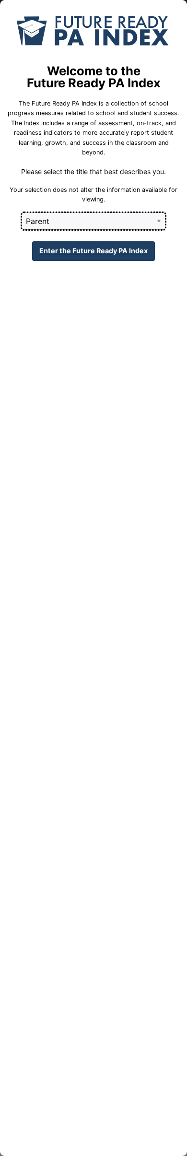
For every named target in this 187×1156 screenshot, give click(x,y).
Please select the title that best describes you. (93, 171)
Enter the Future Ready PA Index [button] (93, 251)
